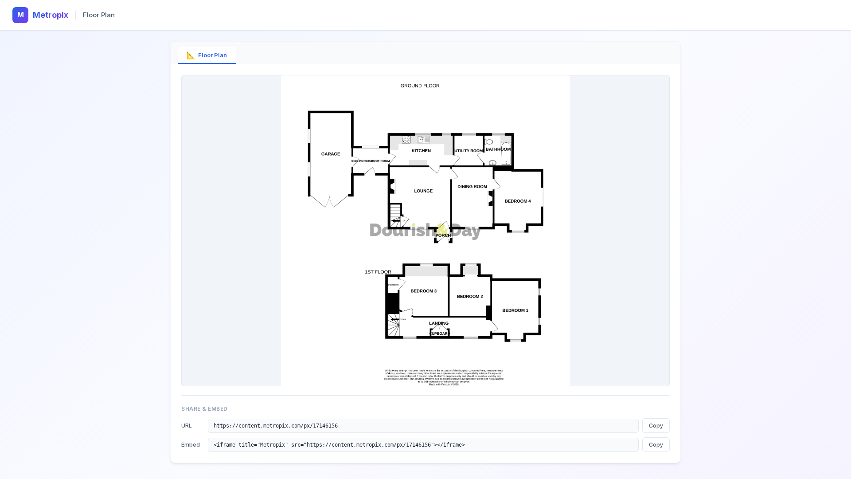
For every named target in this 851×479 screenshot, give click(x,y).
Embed (190, 444)
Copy (656, 425)
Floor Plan (207, 55)
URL (186, 425)
